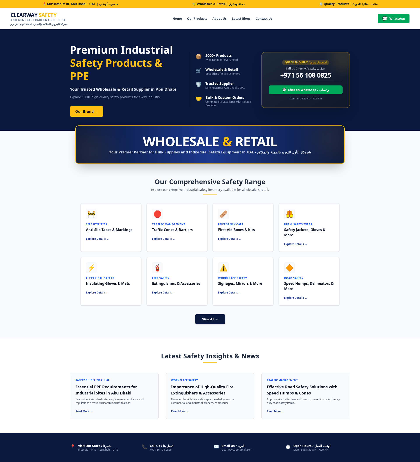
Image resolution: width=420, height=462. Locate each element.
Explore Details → (97, 239)
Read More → (84, 411)
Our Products (197, 18)
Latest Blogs (241, 18)
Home (177, 18)
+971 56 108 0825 (305, 75)
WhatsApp (393, 18)
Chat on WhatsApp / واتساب (305, 90)
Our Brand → (86, 111)
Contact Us (264, 18)
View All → (210, 319)
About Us (219, 18)
